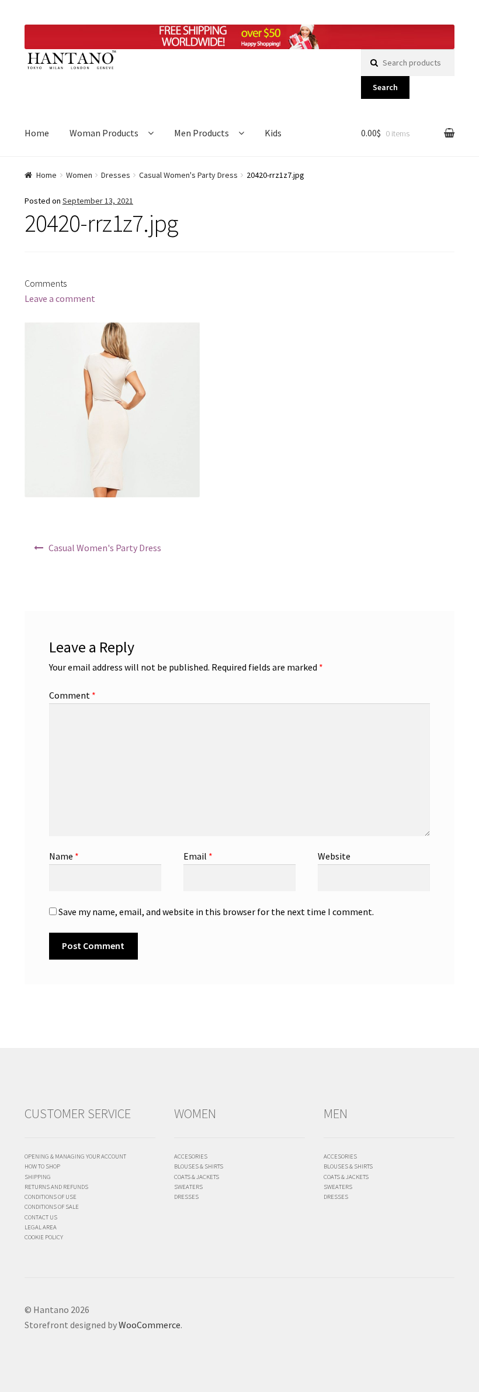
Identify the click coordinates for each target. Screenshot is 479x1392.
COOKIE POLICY (44, 1237)
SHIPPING (38, 1177)
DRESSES (186, 1196)
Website (334, 856)
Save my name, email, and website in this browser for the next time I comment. (216, 911)
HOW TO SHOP (42, 1166)
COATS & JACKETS (196, 1177)
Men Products (201, 133)
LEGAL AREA (41, 1227)
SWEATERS (188, 1187)
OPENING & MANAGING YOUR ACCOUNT (75, 1156)
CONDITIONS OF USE (51, 1196)
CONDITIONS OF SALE (52, 1206)
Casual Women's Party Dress (188, 175)
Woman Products (104, 133)
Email (198, 856)
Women (79, 175)
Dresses (115, 175)
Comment (72, 695)
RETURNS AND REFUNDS (56, 1187)
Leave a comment (60, 298)
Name (64, 856)
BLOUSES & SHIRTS (198, 1166)
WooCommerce (150, 1325)
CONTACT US (41, 1217)
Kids (273, 133)
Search (385, 87)
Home (37, 133)
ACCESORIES (190, 1156)
